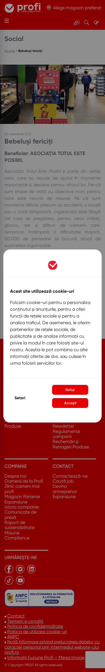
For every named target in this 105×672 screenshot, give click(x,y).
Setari (20, 398)
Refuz (70, 389)
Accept (70, 403)
